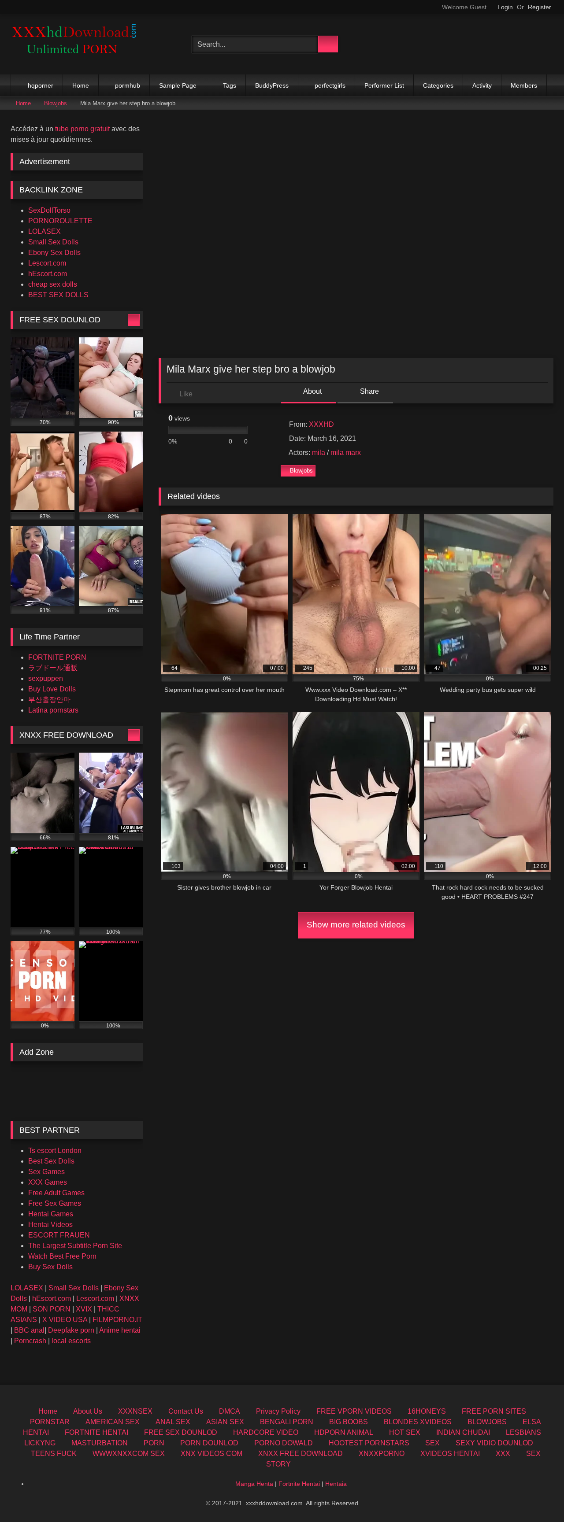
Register (539, 7)
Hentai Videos (50, 1224)
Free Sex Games (54, 1203)
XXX (503, 1453)
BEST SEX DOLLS (58, 295)
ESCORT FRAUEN (59, 1235)
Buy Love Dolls (52, 689)
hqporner (40, 85)
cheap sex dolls (52, 284)
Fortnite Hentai (299, 1483)
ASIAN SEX (225, 1422)
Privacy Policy (278, 1411)
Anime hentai (120, 1330)
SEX (432, 1443)
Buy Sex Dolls (50, 1267)
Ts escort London (55, 1150)
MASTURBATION (99, 1443)
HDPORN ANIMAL (343, 1432)
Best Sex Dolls (51, 1161)
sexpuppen (45, 678)
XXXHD (321, 424)
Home (80, 85)
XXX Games (47, 1182)
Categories (438, 85)
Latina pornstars (53, 710)
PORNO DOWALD (283, 1443)
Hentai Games (50, 1214)
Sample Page (178, 85)
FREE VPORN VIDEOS (354, 1411)
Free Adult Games (56, 1193)
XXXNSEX (135, 1411)
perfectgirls (330, 85)
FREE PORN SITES (494, 1411)
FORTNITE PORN (57, 657)
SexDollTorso (49, 210)
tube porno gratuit (82, 129)
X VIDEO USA (64, 1319)
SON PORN (51, 1309)
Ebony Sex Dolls (54, 252)
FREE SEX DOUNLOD (180, 1432)
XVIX (84, 1309)
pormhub (127, 85)
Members (524, 85)
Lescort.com (47, 263)
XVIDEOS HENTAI (450, 1453)
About (312, 391)
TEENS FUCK (54, 1453)
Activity (482, 85)
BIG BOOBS (348, 1422)
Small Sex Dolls (53, 242)
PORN (154, 1443)
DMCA (229, 1411)
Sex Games (46, 1171)
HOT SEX (404, 1432)
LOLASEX (44, 231)
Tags (229, 85)
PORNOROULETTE (60, 221)
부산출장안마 (49, 699)
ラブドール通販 (53, 668)
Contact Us (185, 1411)
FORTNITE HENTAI (96, 1432)
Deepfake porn (71, 1330)
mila (318, 452)
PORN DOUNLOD (209, 1443)
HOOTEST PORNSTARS (369, 1443)
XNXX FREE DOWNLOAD (300, 1453)
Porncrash (30, 1341)
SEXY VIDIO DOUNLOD (494, 1443)
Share (368, 391)
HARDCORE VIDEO (265, 1432)
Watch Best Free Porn (62, 1256)
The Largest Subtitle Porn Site (75, 1245)
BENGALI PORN (286, 1422)
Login (505, 7)
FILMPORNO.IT (117, 1319)
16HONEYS (427, 1411)
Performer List (384, 85)
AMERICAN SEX (112, 1422)
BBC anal (29, 1330)
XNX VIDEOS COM (211, 1453)
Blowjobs (55, 103)
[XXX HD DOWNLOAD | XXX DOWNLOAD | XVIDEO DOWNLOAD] (77, 44)
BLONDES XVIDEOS (418, 1422)
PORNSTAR (50, 1422)
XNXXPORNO (381, 1453)
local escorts (71, 1341)
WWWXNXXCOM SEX (129, 1453)
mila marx (345, 452)
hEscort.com (47, 273)
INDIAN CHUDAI (463, 1432)
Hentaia (336, 1483)
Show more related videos (356, 924)
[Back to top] (537, 1495)
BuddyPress (272, 85)
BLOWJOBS (487, 1422)
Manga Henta (254, 1483)
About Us (87, 1411)
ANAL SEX (173, 1422)
